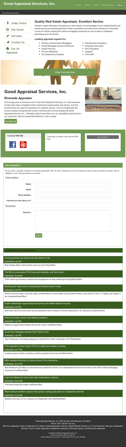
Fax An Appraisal (13, 50)
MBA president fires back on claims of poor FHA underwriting (31, 360)
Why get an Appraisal (107, 5)
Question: (27, 212)
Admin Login (66, 437)
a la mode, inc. (57, 437)
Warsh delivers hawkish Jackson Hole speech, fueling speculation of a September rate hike (44, 391)
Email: (28, 189)
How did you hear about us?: (18, 200)
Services (95, 5)
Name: (28, 184)
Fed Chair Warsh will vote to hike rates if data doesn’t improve (31, 377)
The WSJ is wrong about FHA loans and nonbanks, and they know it (34, 272)
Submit (38, 235)
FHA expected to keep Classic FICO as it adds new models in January (35, 346)
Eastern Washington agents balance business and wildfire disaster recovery (38, 303)
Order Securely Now (65, 72)
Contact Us (87, 5)
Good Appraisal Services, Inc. (29, 4)
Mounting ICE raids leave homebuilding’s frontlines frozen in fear (33, 286)
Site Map (82, 437)
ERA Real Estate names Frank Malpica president (26, 317)
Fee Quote (78, 5)
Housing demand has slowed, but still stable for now (27, 257)
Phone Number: (24, 195)
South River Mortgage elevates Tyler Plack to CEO (27, 331)
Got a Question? (102, 137)
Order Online (17, 23)
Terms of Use (75, 437)
